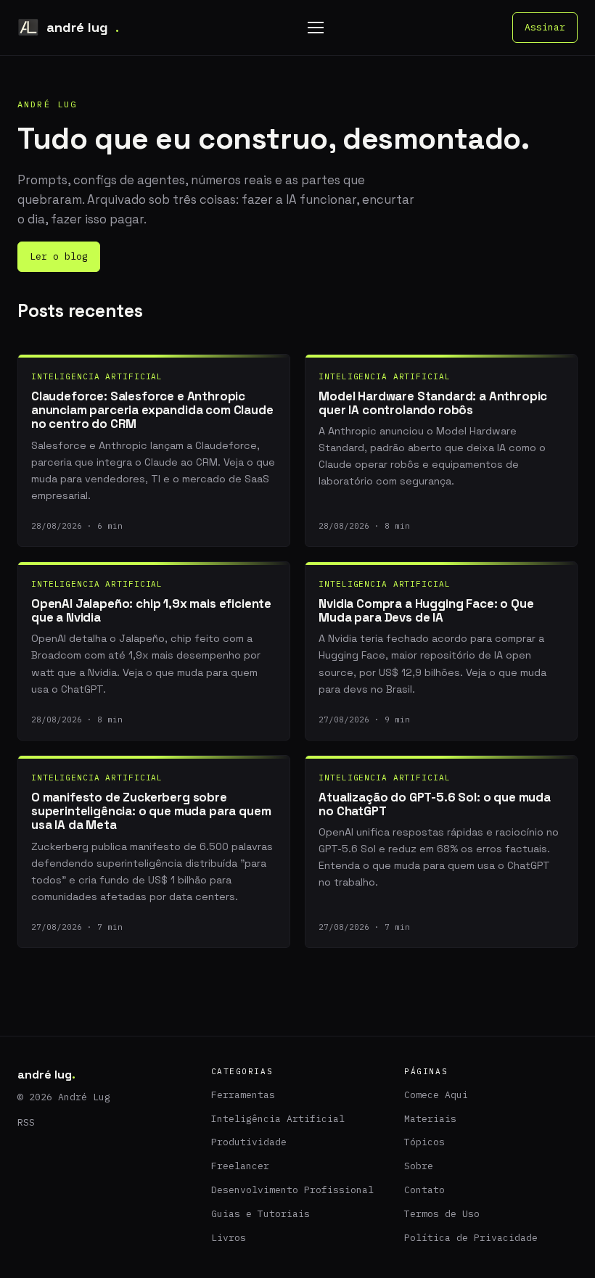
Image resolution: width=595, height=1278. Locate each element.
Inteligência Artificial (278, 1119)
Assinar (545, 27)
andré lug (82, 27)
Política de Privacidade (471, 1238)
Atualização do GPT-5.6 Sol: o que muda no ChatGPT (435, 804)
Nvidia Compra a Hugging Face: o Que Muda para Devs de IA (426, 610)
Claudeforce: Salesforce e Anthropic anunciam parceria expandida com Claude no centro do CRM (152, 410)
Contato (424, 1190)
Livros (228, 1238)
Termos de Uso (442, 1214)
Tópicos (424, 1142)
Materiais (430, 1119)
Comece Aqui (436, 1095)
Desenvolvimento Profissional (292, 1190)
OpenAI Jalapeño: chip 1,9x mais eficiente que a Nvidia (151, 610)
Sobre (418, 1166)
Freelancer (240, 1166)
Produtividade (249, 1142)
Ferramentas (243, 1095)
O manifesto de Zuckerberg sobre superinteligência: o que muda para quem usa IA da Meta (151, 811)
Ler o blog (59, 256)
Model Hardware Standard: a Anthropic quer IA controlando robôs (433, 403)
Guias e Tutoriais (260, 1214)
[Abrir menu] (316, 28)
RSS (26, 1122)
